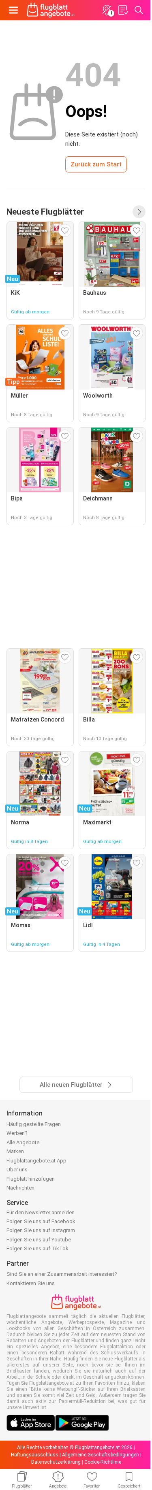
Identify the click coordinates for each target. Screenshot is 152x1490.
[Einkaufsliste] (122, 10)
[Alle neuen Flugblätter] (139, 211)
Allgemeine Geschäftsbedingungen (100, 1455)
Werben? (17, 1133)
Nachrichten (20, 1188)
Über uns (17, 1169)
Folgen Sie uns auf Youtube (38, 1240)
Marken (15, 1151)
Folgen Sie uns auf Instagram (40, 1230)
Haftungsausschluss (34, 1455)
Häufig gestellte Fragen (33, 1124)
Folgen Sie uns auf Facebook (40, 1221)
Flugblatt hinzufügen (30, 1179)
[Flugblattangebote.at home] (51, 10)
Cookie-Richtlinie (102, 1462)
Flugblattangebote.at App (36, 1161)
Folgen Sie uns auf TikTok (37, 1248)
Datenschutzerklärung (56, 1462)
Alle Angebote (22, 1142)
